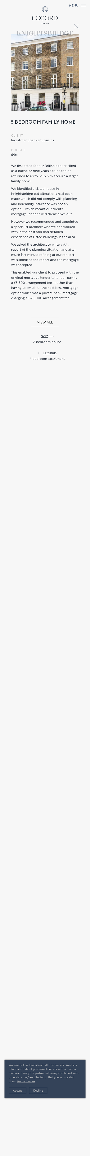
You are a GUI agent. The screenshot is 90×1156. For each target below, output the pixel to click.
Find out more (26, 1081)
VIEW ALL (45, 322)
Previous (50, 352)
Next (44, 335)
